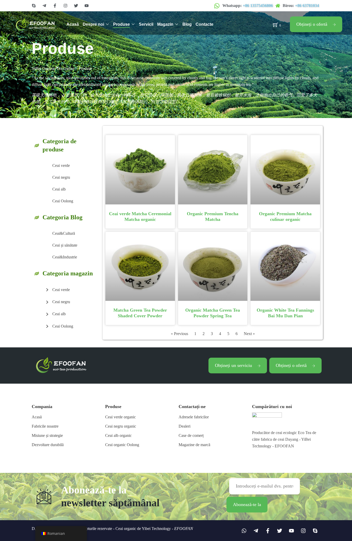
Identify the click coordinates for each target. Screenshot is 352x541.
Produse (121, 24)
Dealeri (184, 426)
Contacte (204, 24)
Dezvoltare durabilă (48, 445)
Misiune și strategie (47, 435)
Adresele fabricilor (194, 417)
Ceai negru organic (120, 426)
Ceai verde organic (120, 417)
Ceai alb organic (118, 435)
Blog (187, 24)
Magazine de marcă (194, 445)
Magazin (165, 24)
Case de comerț (191, 435)
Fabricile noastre (45, 426)
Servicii (146, 24)
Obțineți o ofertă (311, 24)
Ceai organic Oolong (122, 445)
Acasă (72, 24)
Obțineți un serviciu (233, 365)
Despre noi (93, 24)
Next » (249, 333)
